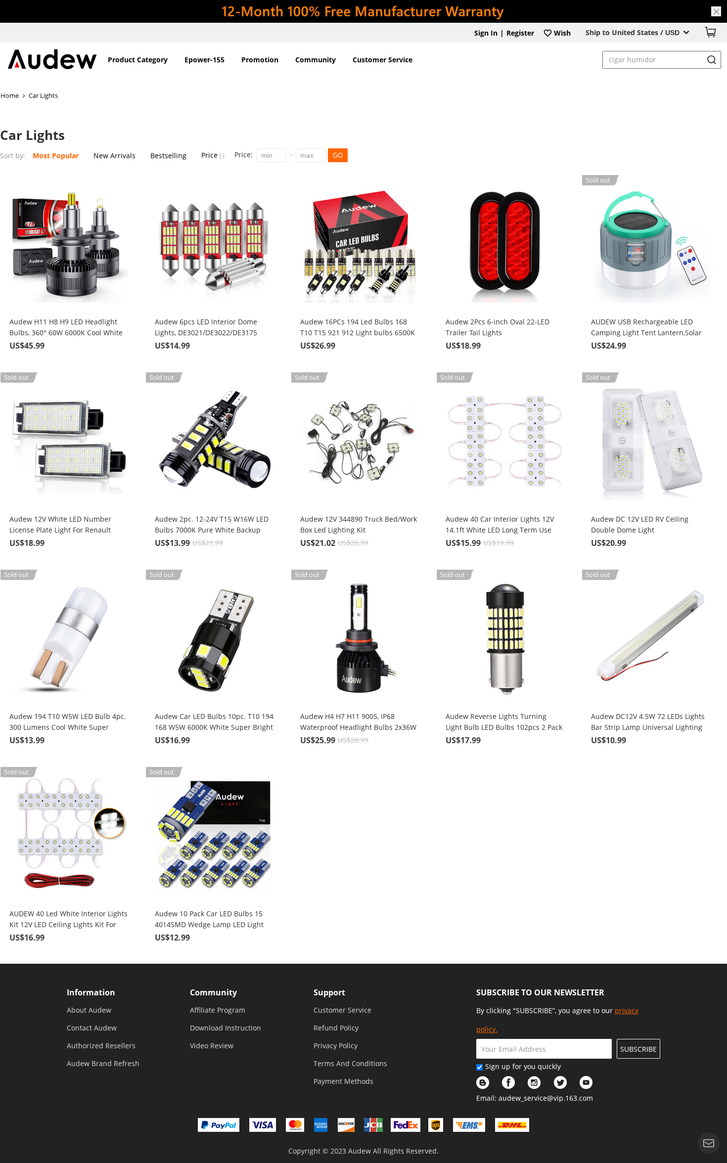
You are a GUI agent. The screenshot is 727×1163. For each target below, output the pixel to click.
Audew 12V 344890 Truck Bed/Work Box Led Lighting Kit (358, 524)
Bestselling (168, 155)
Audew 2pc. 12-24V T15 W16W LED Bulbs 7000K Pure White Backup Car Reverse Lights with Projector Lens (212, 525)
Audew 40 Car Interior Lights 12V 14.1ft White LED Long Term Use (500, 524)
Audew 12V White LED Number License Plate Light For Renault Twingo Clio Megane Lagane (60, 525)
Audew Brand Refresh (103, 1063)
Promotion (259, 59)
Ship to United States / (633, 32)
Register (520, 33)
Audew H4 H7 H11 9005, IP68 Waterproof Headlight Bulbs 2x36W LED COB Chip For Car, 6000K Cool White (358, 722)
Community (315, 59)
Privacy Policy (336, 1045)
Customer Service (382, 59)
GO (338, 155)
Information (91, 992)
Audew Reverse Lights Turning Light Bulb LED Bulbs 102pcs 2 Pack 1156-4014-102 (504, 722)
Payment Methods (343, 1081)
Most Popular (56, 155)
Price (210, 155)
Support (329, 992)
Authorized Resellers (101, 1045)
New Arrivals (114, 155)
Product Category (138, 59)
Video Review (211, 1045)
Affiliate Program (217, 1010)
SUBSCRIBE (638, 1049)
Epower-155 (204, 59)
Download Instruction (225, 1027)
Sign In (486, 33)
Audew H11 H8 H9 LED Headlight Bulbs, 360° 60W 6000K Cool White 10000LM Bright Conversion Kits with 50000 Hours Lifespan (66, 327)
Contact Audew (92, 1027)
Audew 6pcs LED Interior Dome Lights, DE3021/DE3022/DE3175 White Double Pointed (206, 327)
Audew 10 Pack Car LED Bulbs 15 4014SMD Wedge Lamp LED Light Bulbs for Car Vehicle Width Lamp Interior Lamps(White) (210, 919)
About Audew (89, 1010)
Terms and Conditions (350, 1063)
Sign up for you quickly (523, 1066)
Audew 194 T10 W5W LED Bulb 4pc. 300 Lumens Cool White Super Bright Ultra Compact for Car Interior (67, 722)
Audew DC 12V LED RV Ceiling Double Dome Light (639, 524)
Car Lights (43, 95)
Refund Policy (336, 1027)
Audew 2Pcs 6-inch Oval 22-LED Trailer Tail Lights (497, 327)
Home (9, 95)
